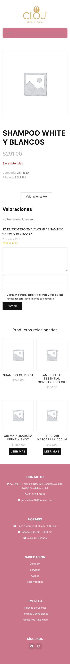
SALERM (20, 177)
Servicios (35, 569)
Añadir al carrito (18, 352)
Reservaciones (35, 581)
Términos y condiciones (35, 613)
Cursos (35, 575)
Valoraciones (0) (36, 196)
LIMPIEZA (23, 172)
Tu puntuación (11, 239)
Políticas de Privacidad (35, 619)
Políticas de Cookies (35, 607)
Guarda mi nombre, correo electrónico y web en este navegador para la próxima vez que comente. (35, 297)
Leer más (18, 451)
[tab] (36, 196)
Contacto (35, 563)
